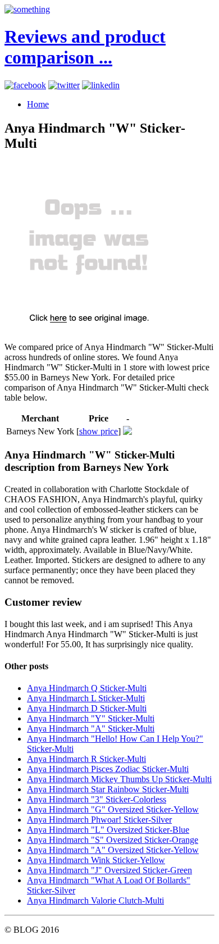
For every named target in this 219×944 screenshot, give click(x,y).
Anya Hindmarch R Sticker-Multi (86, 759)
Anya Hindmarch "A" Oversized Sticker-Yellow (113, 850)
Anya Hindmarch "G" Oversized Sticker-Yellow (113, 809)
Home (38, 104)
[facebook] (25, 85)
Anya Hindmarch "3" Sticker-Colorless (96, 799)
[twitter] (64, 85)
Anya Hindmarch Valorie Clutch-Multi (95, 900)
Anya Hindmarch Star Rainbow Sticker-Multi (108, 789)
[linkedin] (101, 85)
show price (98, 431)
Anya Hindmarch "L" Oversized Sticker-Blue (108, 829)
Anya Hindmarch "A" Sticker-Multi (90, 728)
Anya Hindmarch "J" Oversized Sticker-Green (109, 870)
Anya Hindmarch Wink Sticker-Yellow (96, 860)
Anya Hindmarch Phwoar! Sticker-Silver (99, 819)
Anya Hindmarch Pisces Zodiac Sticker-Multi (108, 769)
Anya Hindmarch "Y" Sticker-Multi (90, 718)
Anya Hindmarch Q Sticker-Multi (87, 688)
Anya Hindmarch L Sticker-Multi (86, 698)
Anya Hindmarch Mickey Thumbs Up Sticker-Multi (119, 779)
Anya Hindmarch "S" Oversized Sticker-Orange (112, 840)
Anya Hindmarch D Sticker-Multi (87, 708)
